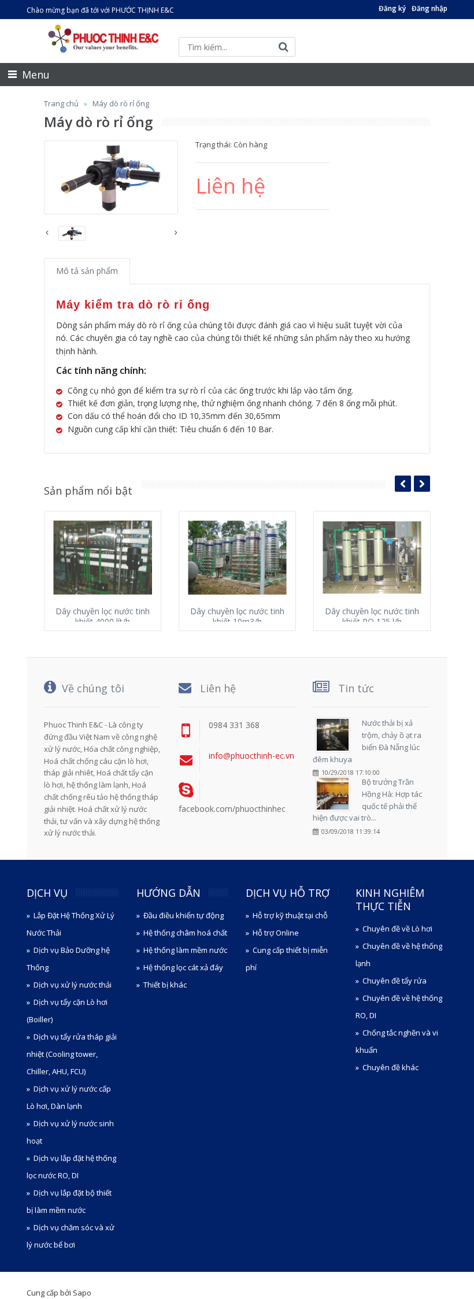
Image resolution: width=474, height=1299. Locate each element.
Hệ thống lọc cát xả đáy (183, 967)
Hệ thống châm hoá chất (185, 932)
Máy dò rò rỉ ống (120, 103)
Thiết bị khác (165, 984)
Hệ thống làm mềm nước (185, 950)
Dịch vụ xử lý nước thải (73, 984)
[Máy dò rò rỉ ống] (111, 177)
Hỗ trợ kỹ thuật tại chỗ (290, 915)
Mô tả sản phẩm (87, 270)
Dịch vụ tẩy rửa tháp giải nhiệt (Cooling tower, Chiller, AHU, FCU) (72, 1054)
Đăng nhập (429, 8)
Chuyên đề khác (390, 1067)
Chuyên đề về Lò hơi (397, 928)
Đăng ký (392, 8)
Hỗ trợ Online (276, 932)
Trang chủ (61, 103)
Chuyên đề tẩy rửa (394, 980)
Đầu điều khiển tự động (183, 915)
